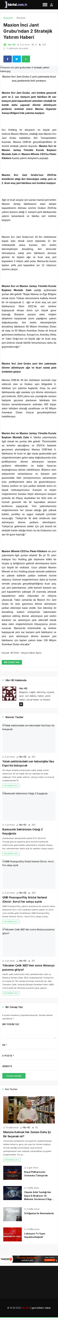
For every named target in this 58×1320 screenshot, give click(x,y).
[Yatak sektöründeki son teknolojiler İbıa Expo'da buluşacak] (29, 738)
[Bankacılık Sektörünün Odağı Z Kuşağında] (29, 806)
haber (48, 1307)
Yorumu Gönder (13, 1076)
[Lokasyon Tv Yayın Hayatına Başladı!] (12, 1234)
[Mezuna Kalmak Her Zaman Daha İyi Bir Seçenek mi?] (29, 1109)
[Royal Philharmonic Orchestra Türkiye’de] (12, 1172)
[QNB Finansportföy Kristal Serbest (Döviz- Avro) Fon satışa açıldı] (29, 874)
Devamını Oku (11, 785)
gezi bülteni (38, 1307)
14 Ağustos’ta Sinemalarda (39, 1213)
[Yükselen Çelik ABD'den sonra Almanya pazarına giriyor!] (29, 942)
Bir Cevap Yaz (12, 662)
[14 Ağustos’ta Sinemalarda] (12, 1214)
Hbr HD (11, 44)
